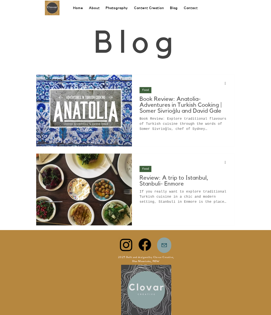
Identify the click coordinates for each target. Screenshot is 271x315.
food (145, 90)
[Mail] (164, 245)
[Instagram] (126, 244)
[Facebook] (145, 244)
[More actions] (226, 83)
